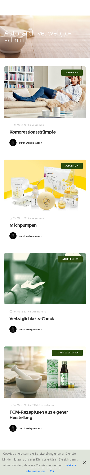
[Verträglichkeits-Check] (45, 278)
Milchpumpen (23, 225)
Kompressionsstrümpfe (32, 132)
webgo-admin (30, 142)
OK (52, 471)
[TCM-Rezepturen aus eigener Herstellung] (45, 372)
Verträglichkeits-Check (31, 318)
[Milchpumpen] (45, 185)
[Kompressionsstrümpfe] (45, 92)
